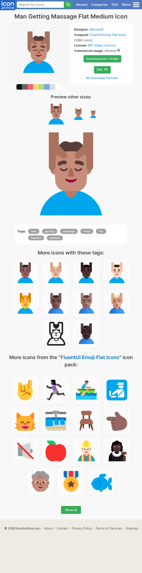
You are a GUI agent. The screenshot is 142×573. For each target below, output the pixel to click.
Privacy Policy (82, 528)
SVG (114, 4)
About (48, 528)
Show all (71, 510)
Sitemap (132, 528)
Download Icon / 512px (102, 59)
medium (55, 238)
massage (69, 231)
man (34, 231)
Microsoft (97, 29)
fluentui (36, 238)
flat (101, 231)
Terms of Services (109, 528)
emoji (86, 231)
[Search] (68, 4)
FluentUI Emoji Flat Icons (108, 35)
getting (50, 231)
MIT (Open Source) (102, 45)
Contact (62, 528)
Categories (99, 4)
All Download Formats (102, 78)
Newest (81, 4)
